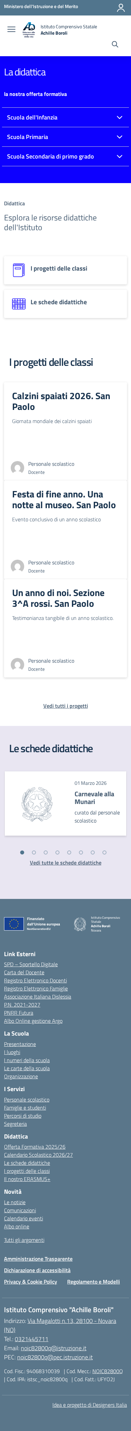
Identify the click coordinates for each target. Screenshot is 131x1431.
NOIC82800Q (107, 1371)
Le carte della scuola (27, 1068)
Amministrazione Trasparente (38, 1259)
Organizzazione (21, 1076)
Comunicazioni (20, 1210)
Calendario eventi (23, 1218)
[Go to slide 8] (104, 852)
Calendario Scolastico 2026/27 (38, 1155)
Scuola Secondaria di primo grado (50, 156)
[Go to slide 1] (22, 852)
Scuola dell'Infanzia (32, 117)
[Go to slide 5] (69, 852)
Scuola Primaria (27, 136)
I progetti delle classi (27, 1171)
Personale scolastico (26, 1099)
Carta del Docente (24, 972)
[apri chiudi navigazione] (11, 30)
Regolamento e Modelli (93, 1282)
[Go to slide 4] (57, 852)
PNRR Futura (18, 1013)
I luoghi (12, 1052)
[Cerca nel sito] (115, 45)
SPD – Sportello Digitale (31, 964)
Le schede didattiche (27, 1163)
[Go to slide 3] (46, 852)
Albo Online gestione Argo (33, 1021)
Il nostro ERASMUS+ (27, 1179)
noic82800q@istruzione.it (53, 1348)
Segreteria (15, 1124)
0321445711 (31, 1338)
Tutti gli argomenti (24, 1240)
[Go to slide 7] (93, 852)
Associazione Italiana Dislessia (37, 996)
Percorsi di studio (22, 1116)
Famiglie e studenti (25, 1108)
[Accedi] (121, 7)
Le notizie (15, 1202)
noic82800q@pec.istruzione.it (55, 1357)
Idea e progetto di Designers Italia (89, 1405)
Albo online (16, 1226)
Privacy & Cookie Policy (30, 1282)
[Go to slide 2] (34, 852)
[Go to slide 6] (81, 852)
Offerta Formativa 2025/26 (35, 1147)
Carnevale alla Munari (94, 798)
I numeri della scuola (27, 1060)
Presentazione (20, 1044)
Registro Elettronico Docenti (35, 980)
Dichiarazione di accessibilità (37, 1270)
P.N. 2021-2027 (22, 1005)
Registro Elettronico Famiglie (36, 988)
